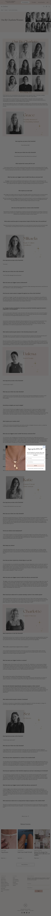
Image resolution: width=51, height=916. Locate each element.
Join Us (35, 465)
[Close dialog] (44, 447)
